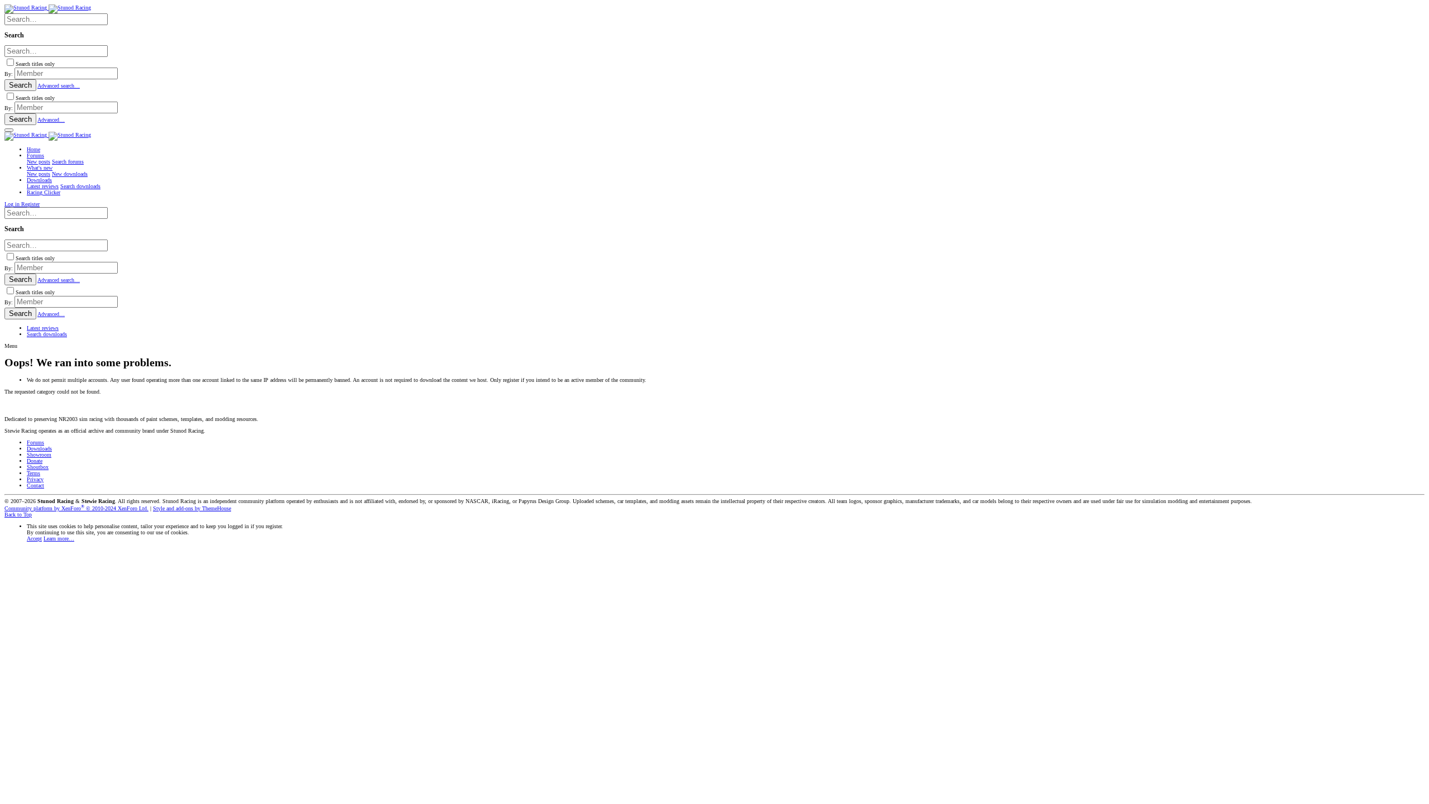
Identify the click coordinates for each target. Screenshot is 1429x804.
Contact (35, 485)
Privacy (35, 479)
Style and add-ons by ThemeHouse (192, 508)
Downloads (39, 449)
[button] (8, 130)
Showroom (39, 455)
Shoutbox (38, 467)
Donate (34, 461)
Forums (35, 442)
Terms (33, 473)
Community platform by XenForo (76, 508)
